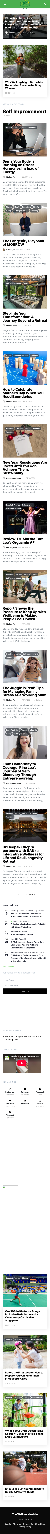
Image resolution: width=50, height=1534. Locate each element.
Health (9, 127)
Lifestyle (37, 207)
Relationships (27, 505)
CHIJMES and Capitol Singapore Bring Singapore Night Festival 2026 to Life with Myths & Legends (29, 958)
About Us (17, 1524)
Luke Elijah (10, 249)
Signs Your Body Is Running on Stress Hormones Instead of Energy (21, 166)
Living (16, 127)
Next (31, 894)
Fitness (9, 207)
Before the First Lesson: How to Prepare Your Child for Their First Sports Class (24, 1375)
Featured (25, 279)
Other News (40, 1524)
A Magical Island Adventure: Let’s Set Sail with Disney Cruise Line (29, 925)
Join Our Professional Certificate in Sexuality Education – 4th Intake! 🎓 (26, 915)
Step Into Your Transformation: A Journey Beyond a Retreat (25, 317)
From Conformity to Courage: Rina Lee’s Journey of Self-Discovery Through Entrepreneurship (19, 771)
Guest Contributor (13, 478)
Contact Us (28, 1524)
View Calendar (8, 966)
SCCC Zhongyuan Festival (22, 934)
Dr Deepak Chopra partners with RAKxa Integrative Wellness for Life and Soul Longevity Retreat (23, 854)
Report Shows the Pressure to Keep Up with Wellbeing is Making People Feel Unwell (24, 613)
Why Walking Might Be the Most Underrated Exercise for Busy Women (24, 85)
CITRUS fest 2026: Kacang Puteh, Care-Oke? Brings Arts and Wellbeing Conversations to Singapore (27, 945)
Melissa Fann (14, 32)
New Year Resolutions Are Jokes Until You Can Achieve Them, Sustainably (25, 467)
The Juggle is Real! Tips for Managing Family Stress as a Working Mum (24, 691)
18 (26, 894)
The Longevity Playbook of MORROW (23, 243)
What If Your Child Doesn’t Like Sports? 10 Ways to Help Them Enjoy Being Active (24, 1433)
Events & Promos (13, 279)
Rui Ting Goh (11, 547)
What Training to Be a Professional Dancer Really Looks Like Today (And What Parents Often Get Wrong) (23, 23)
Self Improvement (28, 127)
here (16, 1039)
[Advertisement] (25, 1153)
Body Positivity (12, 730)
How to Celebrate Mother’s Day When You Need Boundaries (23, 393)
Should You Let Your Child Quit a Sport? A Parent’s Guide (24, 1490)
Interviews (26, 207)
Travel (25, 283)
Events (8, 1524)
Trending (34, 211)
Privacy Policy (25, 1526)
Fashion (24, 730)
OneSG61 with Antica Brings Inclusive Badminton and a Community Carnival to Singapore (22, 1316)
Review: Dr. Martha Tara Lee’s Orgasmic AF (23, 541)
